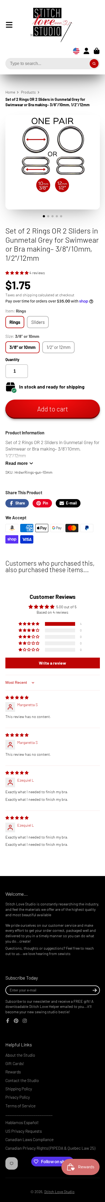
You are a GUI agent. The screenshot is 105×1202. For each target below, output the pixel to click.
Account (86, 51)
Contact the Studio (22, 1080)
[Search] (94, 63)
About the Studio (20, 1055)
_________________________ (28, 1114)
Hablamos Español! (22, 1122)
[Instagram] (24, 1020)
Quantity (12, 359)
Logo (47, 25)
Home (10, 92)
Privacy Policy (17, 1097)
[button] (17, 272)
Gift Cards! (14, 1063)
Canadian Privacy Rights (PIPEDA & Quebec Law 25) (50, 1148)
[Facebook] (7, 1020)
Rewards (13, 1071)
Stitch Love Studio (59, 1191)
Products (28, 92)
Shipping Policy (18, 1088)
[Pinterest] (16, 1020)
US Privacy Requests (23, 1131)
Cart (96, 51)
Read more (16, 463)
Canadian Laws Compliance (29, 1139)
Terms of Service (20, 1105)
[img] (17, 697)
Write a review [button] (52, 662)
